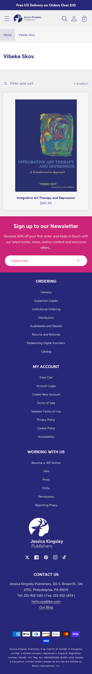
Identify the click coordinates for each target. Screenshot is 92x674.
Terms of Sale (46, 403)
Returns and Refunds (46, 334)
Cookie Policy (46, 428)
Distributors (46, 317)
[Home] (27, 18)
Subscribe (20, 261)
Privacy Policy (46, 419)
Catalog (46, 351)
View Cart (46, 377)
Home (7, 35)
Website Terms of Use (46, 411)
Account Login (46, 386)
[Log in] (74, 18)
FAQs (46, 488)
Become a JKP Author (46, 462)
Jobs (46, 471)
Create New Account (46, 394)
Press (46, 479)
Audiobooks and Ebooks (46, 326)
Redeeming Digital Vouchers (46, 343)
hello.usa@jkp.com (46, 601)
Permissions (46, 496)
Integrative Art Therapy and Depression (46, 198)
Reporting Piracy (46, 505)
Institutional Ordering (46, 309)
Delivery (46, 292)
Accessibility (46, 436)
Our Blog (46, 607)
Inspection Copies (46, 300)
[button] (6, 18)
